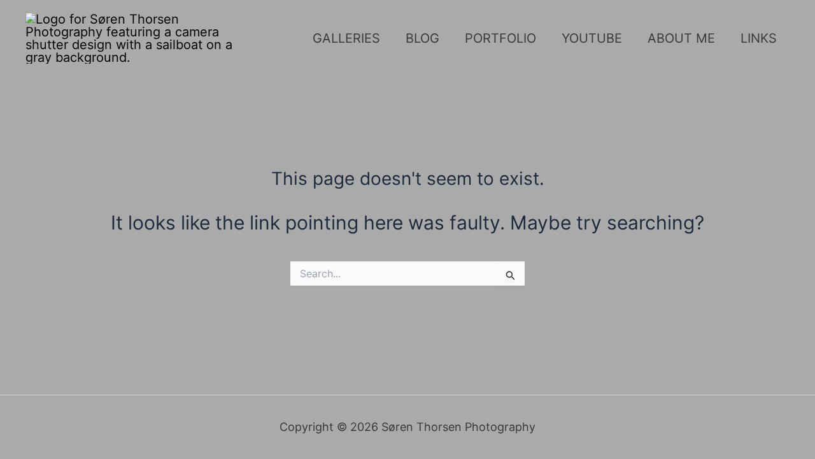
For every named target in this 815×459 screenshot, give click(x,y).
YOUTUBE (592, 38)
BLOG (422, 38)
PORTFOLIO (500, 38)
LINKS (759, 38)
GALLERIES (346, 38)
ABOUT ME (681, 38)
